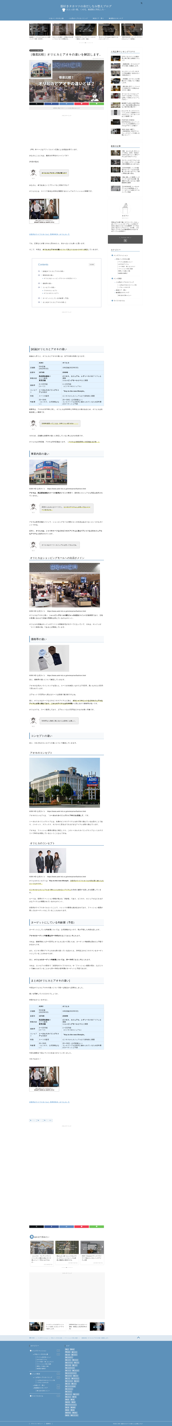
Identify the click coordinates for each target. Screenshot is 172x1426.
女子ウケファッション (71, 1404)
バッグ (68, 1383)
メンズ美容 (118, 278)
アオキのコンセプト (50, 290)
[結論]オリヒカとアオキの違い (53, 271)
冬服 (73, 1399)
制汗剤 (68, 1402)
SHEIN (68, 1352)
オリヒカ (33, 1120)
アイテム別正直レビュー (125, 262)
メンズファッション (121, 255)
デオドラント (76, 1378)
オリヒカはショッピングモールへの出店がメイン (60, 278)
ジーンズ (69, 1370)
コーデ (77, 1362)
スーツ (40, 1120)
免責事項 (48, 1423)
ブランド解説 (48, 1120)
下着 (75, 1396)
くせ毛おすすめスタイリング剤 (127, 285)
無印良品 (69, 1412)
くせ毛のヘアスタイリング (78, 18)
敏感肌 (73, 1407)
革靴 (68, 1415)
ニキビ (77, 1381)
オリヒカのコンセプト (51, 293)
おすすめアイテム (123, 264)
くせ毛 (68, 1354)
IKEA (73, 1349)
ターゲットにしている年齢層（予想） (56, 298)
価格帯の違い (47, 283)
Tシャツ (75, 1352)
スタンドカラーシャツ (71, 1373)
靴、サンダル (75, 1415)
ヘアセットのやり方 (124, 287)
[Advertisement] (66, 131)
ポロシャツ (69, 1394)
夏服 (74, 1402)
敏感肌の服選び (123, 273)
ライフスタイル (119, 300)
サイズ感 (69, 1365)
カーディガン (69, 1362)
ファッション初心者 (71, 1386)
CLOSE (92, 264)
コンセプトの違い (49, 287)
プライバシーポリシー (37, 1423)
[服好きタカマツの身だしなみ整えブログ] (86, 13)
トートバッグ (69, 1381)
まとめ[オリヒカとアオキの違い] (54, 302)
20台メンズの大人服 (56, 18)
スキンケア (76, 1370)
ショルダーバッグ (70, 1367)
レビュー (69, 1396)
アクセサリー (69, 1357)
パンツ (74, 1383)
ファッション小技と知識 (36, 50)
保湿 (68, 1399)
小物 (68, 1407)
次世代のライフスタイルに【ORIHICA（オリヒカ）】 (49, 234)
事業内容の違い (48, 275)
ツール (68, 1378)
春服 (68, 1410)
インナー (69, 1360)
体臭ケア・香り (98, 18)
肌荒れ (75, 1412)
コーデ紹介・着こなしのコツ (126, 266)
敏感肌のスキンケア (116, 18)
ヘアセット (69, 1391)
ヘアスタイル (69, 1389)
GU (67, 1349)
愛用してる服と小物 (124, 271)
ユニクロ (77, 1394)
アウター (75, 1354)
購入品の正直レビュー (124, 295)
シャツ (75, 1365)
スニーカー (69, 1375)
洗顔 (73, 1410)
